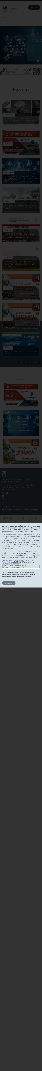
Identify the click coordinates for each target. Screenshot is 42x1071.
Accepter (8, 583)
